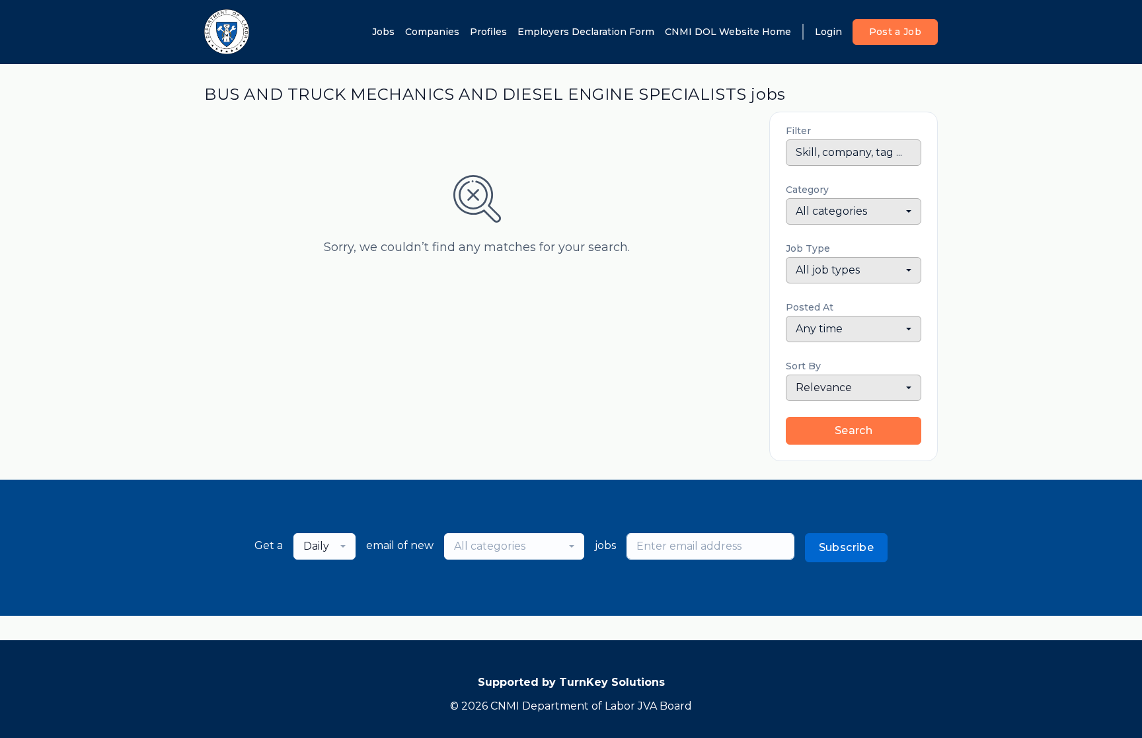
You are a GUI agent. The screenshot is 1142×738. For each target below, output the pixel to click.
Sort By (803, 366)
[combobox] (853, 211)
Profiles (488, 32)
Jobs (383, 32)
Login (828, 32)
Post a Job (895, 32)
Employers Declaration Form (585, 32)
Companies (432, 32)
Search (853, 430)
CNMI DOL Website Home (728, 32)
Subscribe (846, 547)
